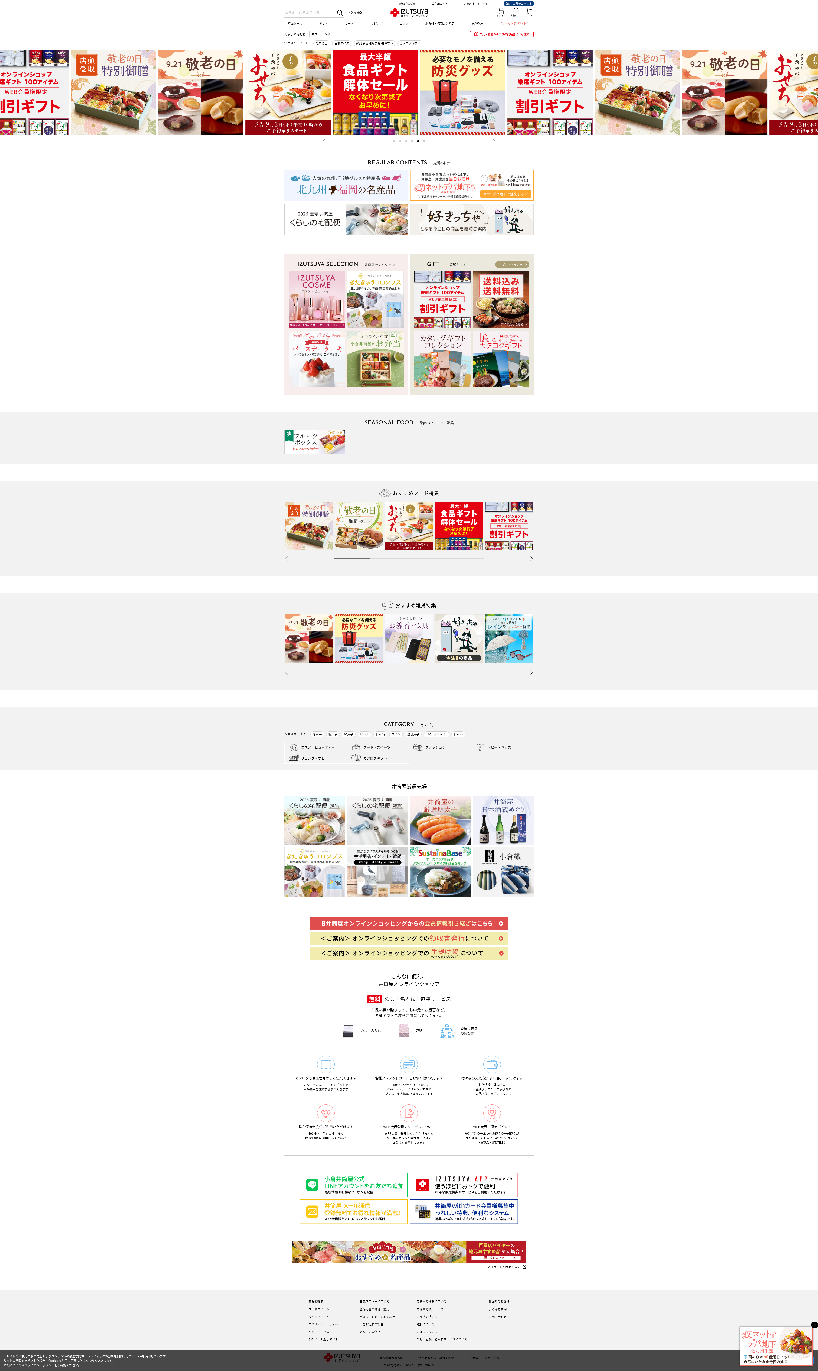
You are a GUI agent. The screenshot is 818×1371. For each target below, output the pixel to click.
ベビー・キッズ (318, 1331)
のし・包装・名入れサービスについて (442, 1339)
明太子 (332, 734)
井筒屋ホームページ (476, 3)
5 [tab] (418, 141)
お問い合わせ (498, 1317)
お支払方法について (430, 1317)
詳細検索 (356, 12)
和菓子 (348, 734)
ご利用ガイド (440, 3)
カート (529, 15)
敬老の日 (322, 43)
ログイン (501, 15)
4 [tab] (412, 141)
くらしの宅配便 (294, 34)
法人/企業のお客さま (519, 3)
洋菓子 (317, 734)
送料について (426, 1324)
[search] (340, 12)
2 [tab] (400, 141)
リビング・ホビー (320, 1317)
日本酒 (380, 734)
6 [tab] (424, 141)
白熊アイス (341, 43)
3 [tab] (406, 141)
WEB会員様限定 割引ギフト (374, 43)
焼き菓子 (413, 734)
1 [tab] (394, 141)
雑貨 (327, 34)
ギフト (323, 23)
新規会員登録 (407, 3)
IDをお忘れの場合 (371, 1324)
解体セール (295, 23)
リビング (376, 23)
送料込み (477, 23)
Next (493, 141)
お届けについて (427, 1331)
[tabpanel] (452, 92)
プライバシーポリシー (39, 1365)
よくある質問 (498, 1309)
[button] (531, 558)
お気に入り (516, 15)
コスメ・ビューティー (323, 1324)
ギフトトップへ (512, 264)
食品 (315, 34)
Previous (325, 141)
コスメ (404, 23)
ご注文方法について (430, 1309)
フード (349, 23)
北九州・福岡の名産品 (439, 23)
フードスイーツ (318, 1309)
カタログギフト (410, 43)
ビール (364, 734)
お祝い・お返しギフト (323, 1339)
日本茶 (458, 734)
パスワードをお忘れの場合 (377, 1317)
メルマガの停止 (370, 1331)
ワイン (396, 734)
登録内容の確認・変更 (374, 1309)
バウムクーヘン (436, 734)
